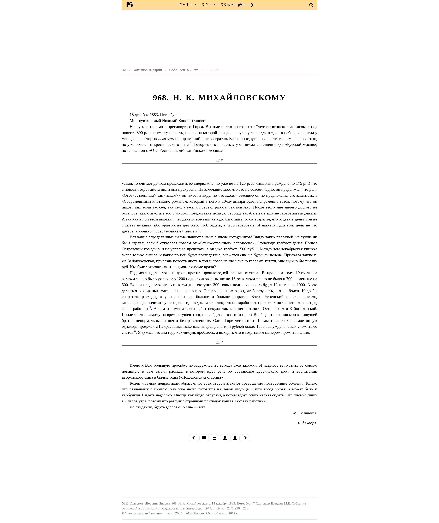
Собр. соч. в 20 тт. (184, 70)
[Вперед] (245, 438)
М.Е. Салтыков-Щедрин (142, 70)
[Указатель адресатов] (224, 438)
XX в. (225, 4)
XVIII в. (187, 4)
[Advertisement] (219, 37)
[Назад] (193, 438)
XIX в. (207, 4)
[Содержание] (214, 438)
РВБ (130, 4)
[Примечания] (204, 438)
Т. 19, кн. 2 (214, 70)
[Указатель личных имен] (235, 438)
